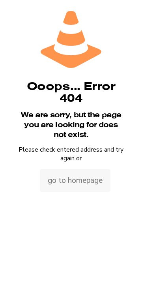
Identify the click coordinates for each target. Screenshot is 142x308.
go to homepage (75, 180)
